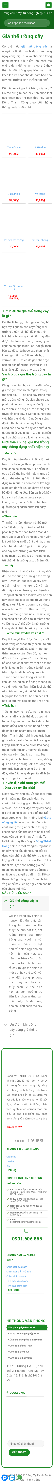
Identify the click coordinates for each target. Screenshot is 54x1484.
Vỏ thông (40, 193)
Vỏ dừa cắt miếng (14, 240)
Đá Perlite (40, 147)
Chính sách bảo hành (16, 1267)
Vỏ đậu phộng (40, 240)
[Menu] (5, 5)
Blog (8, 1166)
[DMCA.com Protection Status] (20, 1132)
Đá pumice (14, 193)
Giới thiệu (11, 1156)
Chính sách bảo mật (16, 1276)
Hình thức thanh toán (16, 1286)
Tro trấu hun (14, 147)
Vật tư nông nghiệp (30, 13)
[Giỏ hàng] (49, 5)
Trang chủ (8, 13)
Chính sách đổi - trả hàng (18, 1271)
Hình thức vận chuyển (17, 1281)
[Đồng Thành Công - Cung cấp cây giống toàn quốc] (27, 5)
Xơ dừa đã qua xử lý (14, 288)
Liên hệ (10, 1161)
